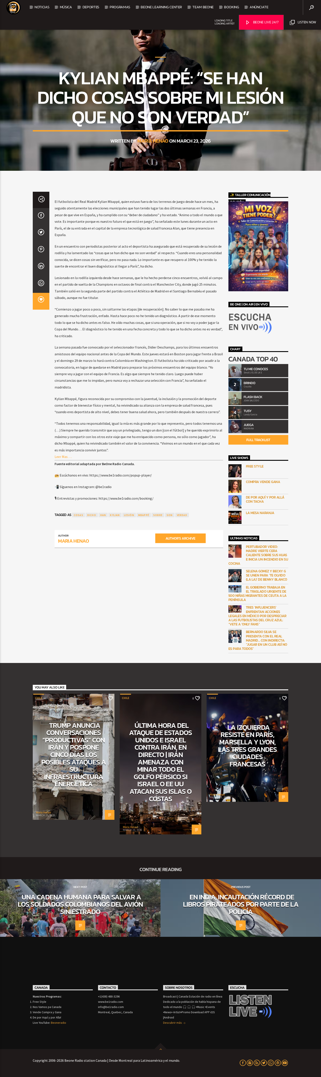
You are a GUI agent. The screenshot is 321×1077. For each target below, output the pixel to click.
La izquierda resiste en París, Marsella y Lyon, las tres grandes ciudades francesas (247, 745)
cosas (78, 515)
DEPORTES (91, 7)
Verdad (182, 515)
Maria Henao (152, 141)
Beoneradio (58, 1023)
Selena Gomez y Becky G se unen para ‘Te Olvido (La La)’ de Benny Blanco (266, 575)
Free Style (255, 466)
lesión (129, 515)
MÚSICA (66, 7)
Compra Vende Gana (263, 482)
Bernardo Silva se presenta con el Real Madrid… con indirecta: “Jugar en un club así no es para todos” (257, 640)
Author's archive (180, 538)
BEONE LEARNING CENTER (161, 7)
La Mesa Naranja (260, 513)
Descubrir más (173, 1023)
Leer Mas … (63, 456)
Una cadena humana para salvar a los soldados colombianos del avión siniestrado (80, 904)
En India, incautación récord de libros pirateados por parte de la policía (241, 904)
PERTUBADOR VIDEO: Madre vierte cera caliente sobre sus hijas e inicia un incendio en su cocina (258, 555)
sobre (157, 515)
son (170, 515)
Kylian (115, 515)
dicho (91, 515)
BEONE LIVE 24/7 (265, 22)
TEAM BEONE (203, 7)
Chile (160, 61)
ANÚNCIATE (259, 7)
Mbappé (143, 515)
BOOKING (231, 7)
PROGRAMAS (120, 7)
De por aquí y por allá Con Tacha (265, 499)
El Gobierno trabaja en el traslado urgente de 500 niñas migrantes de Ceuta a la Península (257, 593)
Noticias (42, 7)
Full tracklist (258, 439)
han (103, 515)
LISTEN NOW (306, 22)
